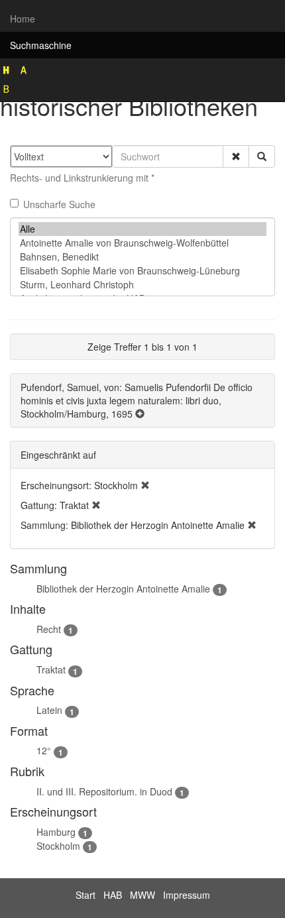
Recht (48, 629)
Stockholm (58, 845)
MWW (142, 894)
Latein (49, 710)
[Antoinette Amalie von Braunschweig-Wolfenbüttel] (142, 243)
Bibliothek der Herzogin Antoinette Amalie (123, 588)
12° (43, 750)
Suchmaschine (41, 45)
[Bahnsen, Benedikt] (142, 257)
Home (22, 18)
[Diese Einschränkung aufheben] (145, 485)
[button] (236, 156)
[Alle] (142, 229)
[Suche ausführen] (262, 156)
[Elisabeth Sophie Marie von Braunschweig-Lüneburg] (142, 271)
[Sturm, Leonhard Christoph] (142, 285)
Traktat (51, 669)
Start (85, 894)
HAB (112, 894)
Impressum (186, 894)
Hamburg (56, 831)
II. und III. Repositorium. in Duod (104, 791)
